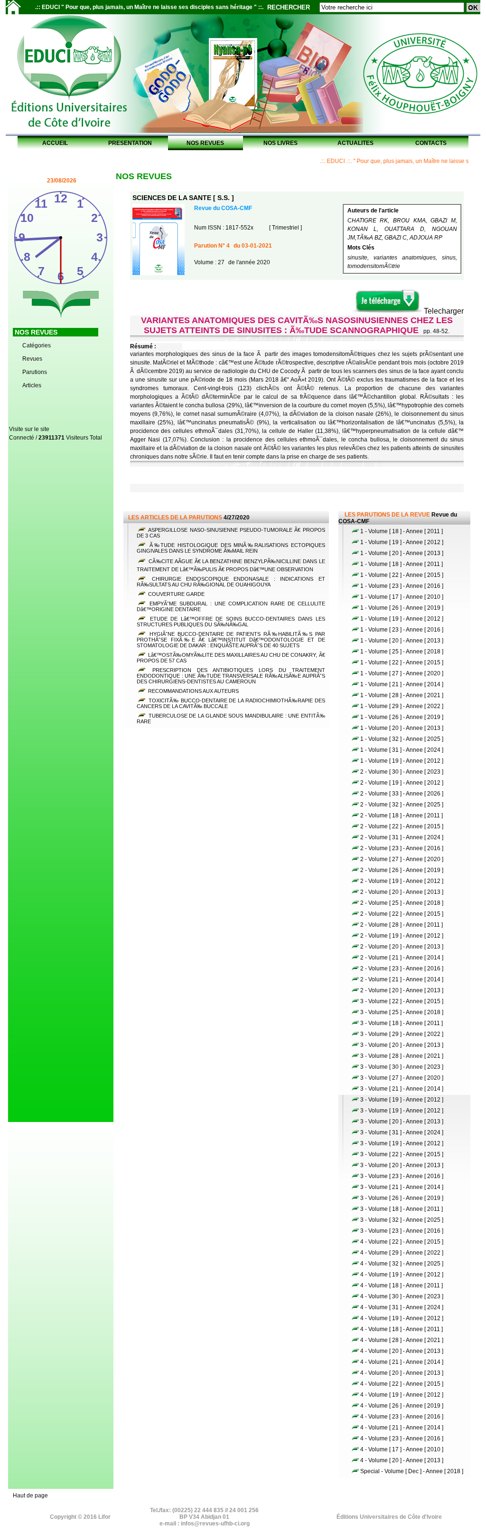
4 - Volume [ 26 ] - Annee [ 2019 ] (401, 1405)
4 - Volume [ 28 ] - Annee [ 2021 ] (401, 1340)
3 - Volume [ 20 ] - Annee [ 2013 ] (401, 1045)
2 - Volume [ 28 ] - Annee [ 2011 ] (401, 924)
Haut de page (30, 1495)
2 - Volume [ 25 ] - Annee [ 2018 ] (401, 903)
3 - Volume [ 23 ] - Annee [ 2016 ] (401, 1176)
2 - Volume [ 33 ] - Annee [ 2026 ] (401, 793)
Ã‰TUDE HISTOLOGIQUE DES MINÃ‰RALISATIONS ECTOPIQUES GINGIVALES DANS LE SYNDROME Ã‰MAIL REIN (231, 548)
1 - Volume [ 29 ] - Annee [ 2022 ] (401, 706)
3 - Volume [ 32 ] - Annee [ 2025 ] (401, 1220)
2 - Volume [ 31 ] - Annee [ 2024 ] (401, 837)
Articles (31, 385)
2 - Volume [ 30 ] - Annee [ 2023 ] (401, 771)
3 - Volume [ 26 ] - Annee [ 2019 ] (401, 1198)
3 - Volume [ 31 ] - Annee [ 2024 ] (401, 1132)
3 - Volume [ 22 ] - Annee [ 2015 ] (401, 1001)
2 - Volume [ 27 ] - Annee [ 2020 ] (401, 859)
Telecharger (444, 311)
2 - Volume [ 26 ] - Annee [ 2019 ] (401, 870)
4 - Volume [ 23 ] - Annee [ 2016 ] (401, 1416)
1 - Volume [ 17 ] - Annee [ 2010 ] (401, 597)
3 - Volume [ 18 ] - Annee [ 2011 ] (401, 1023)
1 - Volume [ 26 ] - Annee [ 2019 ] (401, 607)
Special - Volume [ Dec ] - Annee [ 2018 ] (411, 1471)
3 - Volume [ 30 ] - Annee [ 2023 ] (401, 1067)
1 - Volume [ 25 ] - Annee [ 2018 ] (401, 651)
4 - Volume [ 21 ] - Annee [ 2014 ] (401, 1362)
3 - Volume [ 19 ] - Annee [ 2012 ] (401, 1099)
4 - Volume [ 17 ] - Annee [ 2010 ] (401, 1449)
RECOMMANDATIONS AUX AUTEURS (193, 691)
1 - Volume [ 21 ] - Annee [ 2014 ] (401, 684)
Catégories (36, 345)
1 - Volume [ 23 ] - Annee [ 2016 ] (401, 586)
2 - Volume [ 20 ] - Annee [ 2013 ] (401, 892)
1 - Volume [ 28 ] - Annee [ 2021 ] (401, 695)
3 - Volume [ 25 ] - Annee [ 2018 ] (401, 1012)
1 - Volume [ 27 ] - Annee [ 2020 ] (401, 673)
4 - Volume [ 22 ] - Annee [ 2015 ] (401, 1241)
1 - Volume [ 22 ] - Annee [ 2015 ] (401, 575)
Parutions (34, 372)
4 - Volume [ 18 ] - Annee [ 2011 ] (401, 1285)
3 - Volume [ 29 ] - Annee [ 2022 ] (401, 1034)
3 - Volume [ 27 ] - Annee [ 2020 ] (401, 1077)
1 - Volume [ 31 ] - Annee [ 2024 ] (401, 750)
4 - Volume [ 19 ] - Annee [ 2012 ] (401, 1274)
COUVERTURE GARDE (176, 594)
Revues (32, 358)
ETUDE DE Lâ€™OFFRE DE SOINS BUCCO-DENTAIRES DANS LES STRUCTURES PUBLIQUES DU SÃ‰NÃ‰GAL (231, 621)
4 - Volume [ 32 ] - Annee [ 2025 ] (401, 1263)
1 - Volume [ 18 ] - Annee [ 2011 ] (401, 531)
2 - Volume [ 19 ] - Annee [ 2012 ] (401, 782)
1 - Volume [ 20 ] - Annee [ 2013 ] (401, 553)
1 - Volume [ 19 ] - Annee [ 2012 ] (401, 542)
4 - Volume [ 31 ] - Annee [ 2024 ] (401, 1307)
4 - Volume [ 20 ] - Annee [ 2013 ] (401, 1351)
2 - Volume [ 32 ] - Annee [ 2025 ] (401, 804)
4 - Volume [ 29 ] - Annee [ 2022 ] (401, 1252)
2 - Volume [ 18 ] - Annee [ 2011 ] (401, 815)
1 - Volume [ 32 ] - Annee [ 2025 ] (401, 739)
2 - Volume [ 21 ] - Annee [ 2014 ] (401, 957)
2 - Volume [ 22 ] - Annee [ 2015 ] (401, 826)
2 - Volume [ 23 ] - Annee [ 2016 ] (401, 848)
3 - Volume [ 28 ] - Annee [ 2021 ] (401, 1056)
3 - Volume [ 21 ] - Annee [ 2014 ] (401, 1088)
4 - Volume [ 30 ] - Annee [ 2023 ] (401, 1296)
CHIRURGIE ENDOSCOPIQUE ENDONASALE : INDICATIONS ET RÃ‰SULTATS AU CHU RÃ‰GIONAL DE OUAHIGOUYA (231, 581)
